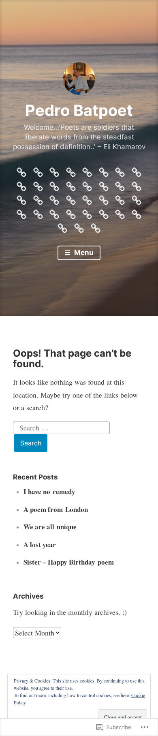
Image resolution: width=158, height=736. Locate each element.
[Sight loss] (136, 184)
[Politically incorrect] (21, 212)
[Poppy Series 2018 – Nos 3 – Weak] (103, 170)
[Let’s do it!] (136, 212)
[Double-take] (79, 226)
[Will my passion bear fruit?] (87, 170)
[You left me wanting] (38, 170)
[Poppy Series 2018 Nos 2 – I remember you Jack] (120, 198)
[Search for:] (61, 426)
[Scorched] (38, 198)
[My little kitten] (87, 212)
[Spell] (103, 184)
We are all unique (50, 527)
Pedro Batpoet (79, 110)
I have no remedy (49, 491)
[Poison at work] (38, 212)
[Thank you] (38, 184)
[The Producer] (21, 184)
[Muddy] (103, 212)
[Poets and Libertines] (54, 212)
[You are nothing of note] (54, 170)
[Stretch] (71, 184)
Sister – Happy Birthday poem (68, 562)
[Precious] (87, 198)
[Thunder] (136, 170)
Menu (83, 252)
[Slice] (120, 184)
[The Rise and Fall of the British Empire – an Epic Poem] (21, 170)
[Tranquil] (120, 170)
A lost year (39, 544)
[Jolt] (62, 226)
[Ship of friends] (21, 198)
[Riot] (71, 198)
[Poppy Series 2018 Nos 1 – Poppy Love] (136, 198)
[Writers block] (71, 170)
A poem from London (55, 509)
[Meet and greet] (120, 212)
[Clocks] (95, 226)
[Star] (87, 184)
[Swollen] (54, 184)
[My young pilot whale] (71, 212)
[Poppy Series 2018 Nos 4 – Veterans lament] (103, 198)
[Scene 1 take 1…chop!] (54, 198)
